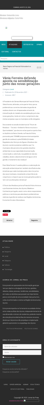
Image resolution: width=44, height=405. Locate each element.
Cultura (7, 265)
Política (7, 247)
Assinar (25, 384)
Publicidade (30, 389)
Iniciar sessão (11, 362)
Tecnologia (8, 269)
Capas (6, 384)
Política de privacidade (14, 328)
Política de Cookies (31, 328)
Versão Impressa (15, 384)
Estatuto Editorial (17, 389)
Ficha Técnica (35, 384)
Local (12, 89)
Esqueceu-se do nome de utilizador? (15, 369)
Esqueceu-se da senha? (11, 372)
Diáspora (7, 260)
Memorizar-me (9, 357)
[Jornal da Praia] (22, 28)
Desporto (7, 252)
